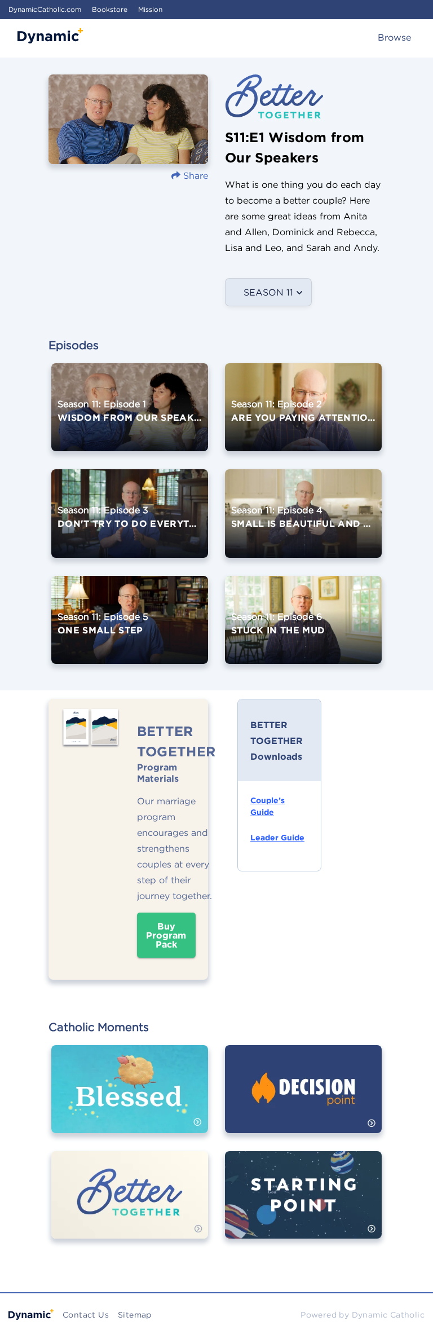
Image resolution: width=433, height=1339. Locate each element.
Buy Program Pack (166, 935)
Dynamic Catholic (388, 1315)
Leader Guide (277, 838)
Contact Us (86, 1315)
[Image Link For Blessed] (129, 1097)
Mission (150, 9)
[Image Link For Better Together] (129, 1203)
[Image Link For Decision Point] (303, 1097)
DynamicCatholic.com (44, 9)
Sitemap (135, 1315)
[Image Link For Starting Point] (303, 1203)
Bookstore (109, 9)
